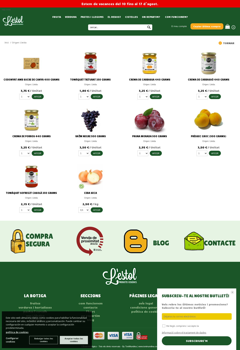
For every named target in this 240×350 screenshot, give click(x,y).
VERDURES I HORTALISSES (35, 307)
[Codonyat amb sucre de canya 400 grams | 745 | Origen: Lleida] (31, 63)
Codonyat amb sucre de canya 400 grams (31, 79)
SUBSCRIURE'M (197, 340)
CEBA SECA (90, 192)
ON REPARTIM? (151, 16)
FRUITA (56, 16)
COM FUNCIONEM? (176, 16)
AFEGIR (37, 97)
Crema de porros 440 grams (31, 136)
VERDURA (70, 16)
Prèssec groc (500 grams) (208, 136)
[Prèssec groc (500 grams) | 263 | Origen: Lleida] (209, 120)
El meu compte (179, 26)
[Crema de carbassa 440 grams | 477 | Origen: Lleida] (150, 63)
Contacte (90, 307)
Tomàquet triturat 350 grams (90, 79)
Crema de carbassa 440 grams (149, 79)
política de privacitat (210, 325)
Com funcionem (91, 303)
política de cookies (17, 332)
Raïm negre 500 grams (90, 136)
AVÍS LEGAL (146, 303)
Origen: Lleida (31, 84)
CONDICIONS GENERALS (145, 307)
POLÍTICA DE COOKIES (145, 311)
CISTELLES (131, 16)
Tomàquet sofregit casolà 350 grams (31, 192)
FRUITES (35, 303)
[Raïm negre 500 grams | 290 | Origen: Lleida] (90, 120)
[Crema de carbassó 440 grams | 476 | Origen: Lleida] (209, 63)
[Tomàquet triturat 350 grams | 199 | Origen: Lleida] (90, 63)
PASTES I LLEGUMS (92, 16)
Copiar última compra (206, 26)
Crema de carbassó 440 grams (208, 79)
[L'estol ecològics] (13, 25)
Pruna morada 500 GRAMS (149, 136)
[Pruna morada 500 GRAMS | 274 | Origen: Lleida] (150, 120)
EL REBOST (114, 16)
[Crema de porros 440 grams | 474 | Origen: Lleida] (31, 120)
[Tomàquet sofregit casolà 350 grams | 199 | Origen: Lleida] (31, 177)
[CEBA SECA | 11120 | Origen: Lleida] (90, 177)
